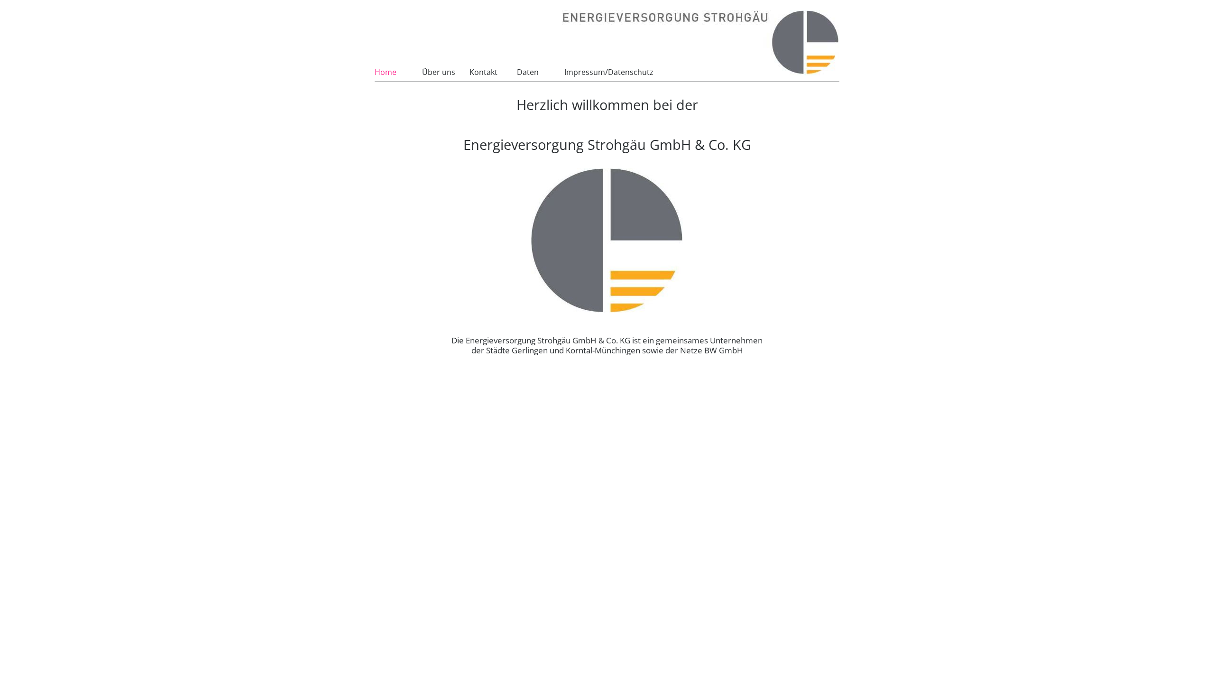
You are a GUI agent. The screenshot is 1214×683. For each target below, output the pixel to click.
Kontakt (483, 72)
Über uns (438, 72)
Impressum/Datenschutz (608, 72)
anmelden (675, 71)
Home (385, 72)
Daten (528, 72)
